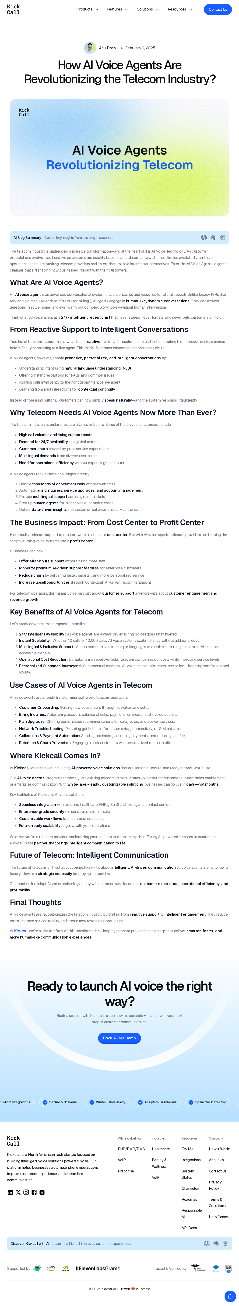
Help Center (219, 1216)
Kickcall (21, 930)
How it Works (220, 1149)
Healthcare (161, 1149)
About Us (216, 1160)
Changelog (190, 1188)
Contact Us (218, 1171)
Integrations (191, 1160)
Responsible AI (192, 1213)
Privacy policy (215, 1185)
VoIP (122, 1160)
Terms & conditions (217, 1202)
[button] (85, 9)
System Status (188, 1174)
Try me (187, 1149)
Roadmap (189, 1199)
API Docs (189, 1227)
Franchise (126, 1171)
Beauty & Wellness (159, 1163)
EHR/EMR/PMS (131, 1149)
